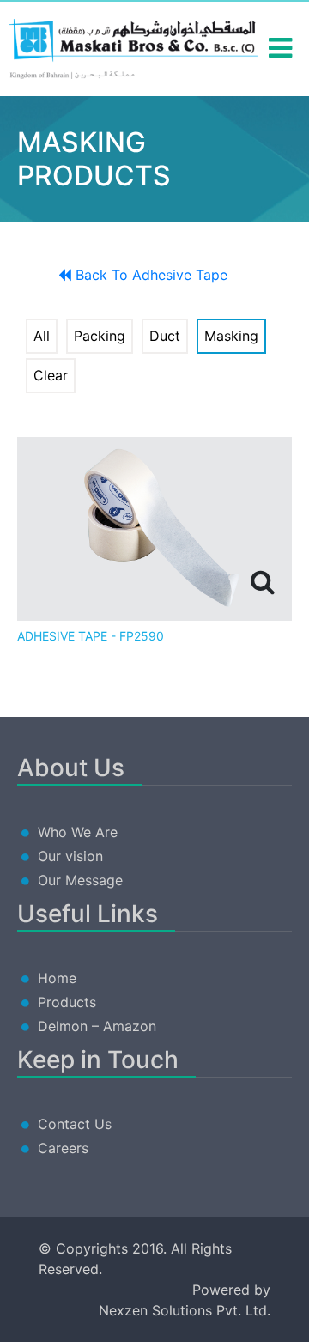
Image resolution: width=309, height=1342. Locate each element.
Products (67, 1002)
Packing (99, 335)
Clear (50, 375)
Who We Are (78, 832)
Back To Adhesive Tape (149, 274)
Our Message (80, 880)
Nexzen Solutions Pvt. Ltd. (184, 1310)
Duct (164, 335)
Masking (231, 335)
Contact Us (75, 1124)
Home (57, 978)
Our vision (70, 856)
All (41, 335)
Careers (63, 1148)
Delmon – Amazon (97, 1026)
